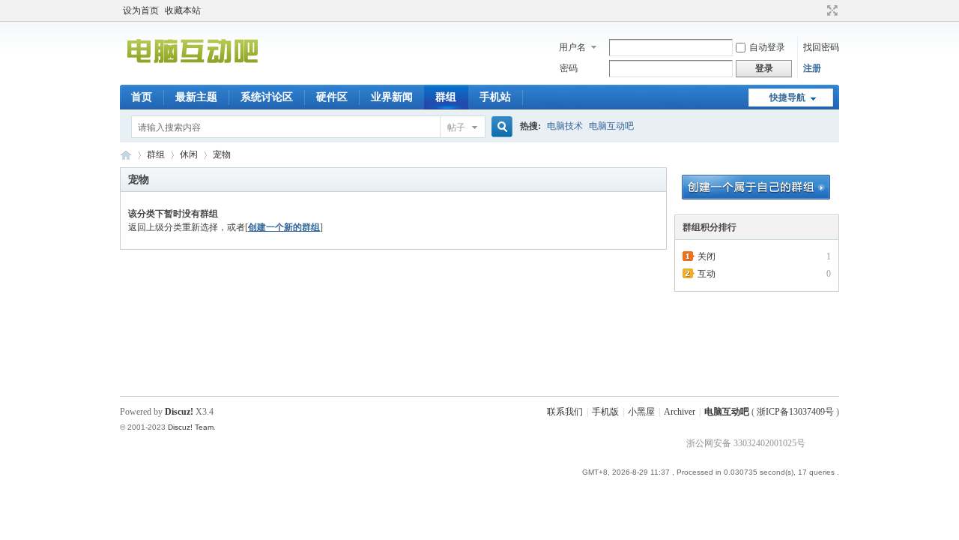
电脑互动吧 (611, 126)
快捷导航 (787, 97)
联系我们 (565, 411)
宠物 (222, 154)
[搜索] (499, 127)
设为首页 (141, 10)
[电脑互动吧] (192, 75)
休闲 (189, 154)
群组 (445, 97)
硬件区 (332, 97)
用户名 (572, 47)
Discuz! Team (191, 427)
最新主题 (196, 97)
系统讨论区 (266, 97)
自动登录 (767, 47)
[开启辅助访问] (818, 10)
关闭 (707, 256)
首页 (141, 97)
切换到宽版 (830, 10)
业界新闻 (392, 97)
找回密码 (821, 47)
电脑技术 (565, 126)
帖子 (456, 127)
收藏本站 (183, 10)
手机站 (495, 97)
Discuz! (179, 411)
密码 (569, 68)
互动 (707, 273)
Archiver (679, 411)
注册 (812, 68)
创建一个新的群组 (284, 227)
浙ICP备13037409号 (795, 411)
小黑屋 (641, 411)
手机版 (605, 411)
